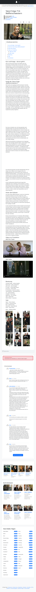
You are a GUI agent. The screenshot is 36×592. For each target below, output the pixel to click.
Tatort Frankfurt (10, 18)
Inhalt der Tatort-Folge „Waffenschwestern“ (16, 46)
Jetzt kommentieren (18, 455)
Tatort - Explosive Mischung (7, 473)
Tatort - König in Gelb (21, 473)
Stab (9, 56)
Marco (10, 378)
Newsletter (20, 587)
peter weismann (12, 386)
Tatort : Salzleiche (28, 492)
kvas (10, 444)
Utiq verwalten (27, 588)
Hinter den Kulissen (12, 48)
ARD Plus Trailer (13, 51)
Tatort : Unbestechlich (7, 493)
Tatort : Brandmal (28, 512)
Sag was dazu (6, 351)
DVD (32, 587)
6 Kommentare (8, 19)
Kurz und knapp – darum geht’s (14, 45)
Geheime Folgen (21, 588)
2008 (13, 16)
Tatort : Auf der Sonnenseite (17, 513)
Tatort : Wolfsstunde (6, 513)
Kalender (24, 587)
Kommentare (10, 57)
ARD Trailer (12, 53)
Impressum (10, 587)
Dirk (10, 425)
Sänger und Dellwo (13, 17)
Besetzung (10, 54)
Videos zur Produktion (12, 50)
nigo (10, 415)
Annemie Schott (12, 368)
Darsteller (29, 587)
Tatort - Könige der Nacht (28, 473)
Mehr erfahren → (31, 5)
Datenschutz (15, 587)
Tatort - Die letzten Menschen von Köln (14, 474)
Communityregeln (14, 588)
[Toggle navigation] (19, 2)
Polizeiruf (8, 588)
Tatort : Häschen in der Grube (17, 493)
